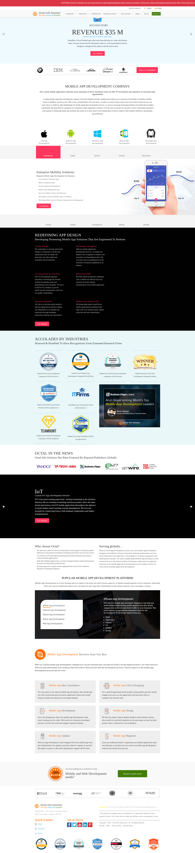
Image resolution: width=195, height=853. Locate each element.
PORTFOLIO (96, 14)
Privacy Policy (117, 826)
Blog (108, 826)
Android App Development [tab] (54, 610)
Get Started (97, 53)
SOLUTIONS (125, 14)
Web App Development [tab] (53, 623)
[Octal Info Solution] (48, 806)
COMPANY (70, 14)
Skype (149, 8)
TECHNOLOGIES (109, 14)
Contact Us (156, 14)
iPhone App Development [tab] (54, 605)
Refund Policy (128, 826)
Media (121, 224)
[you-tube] (79, 824)
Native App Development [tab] (53, 619)
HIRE (137, 14)
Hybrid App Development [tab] (54, 614)
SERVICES (83, 14)
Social (121, 155)
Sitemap (101, 826)
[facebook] (69, 824)
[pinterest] (90, 824)
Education (146, 155)
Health (146, 224)
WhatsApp (41, 829)
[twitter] (74, 824)
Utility (72, 224)
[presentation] (4, 33)
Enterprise (48, 155)
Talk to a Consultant (147, 70)
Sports (97, 155)
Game (72, 155)
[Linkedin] (85, 824)
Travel (48, 224)
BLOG (146, 14)
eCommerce (97, 224)
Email (159, 8)
